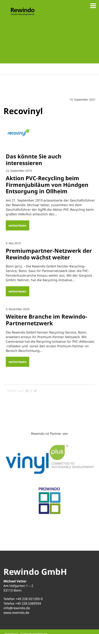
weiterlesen (17, 225)
